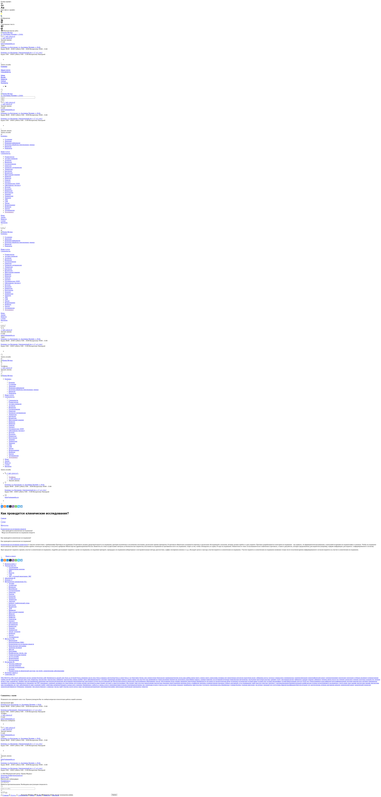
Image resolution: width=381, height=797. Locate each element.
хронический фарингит (9, 687)
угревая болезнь (235, 685)
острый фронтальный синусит (292, 681)
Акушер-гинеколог (11, 158)
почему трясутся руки (136, 683)
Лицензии (8, 141)
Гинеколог (12, 598)
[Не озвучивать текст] (2, 29)
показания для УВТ (33, 683)
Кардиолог (8, 171)
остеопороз (234, 681)
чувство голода (68, 687)
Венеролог (8, 162)
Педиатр (11, 669)
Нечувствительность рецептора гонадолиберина (129, 681)
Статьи (3, 81)
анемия (34, 678)
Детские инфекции (15, 664)
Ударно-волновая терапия (17, 655)
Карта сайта (5, 777)
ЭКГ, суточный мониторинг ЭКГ (20, 576)
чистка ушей (58, 687)
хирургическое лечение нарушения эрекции (325, 685)
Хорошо (114, 795)
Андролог (8, 160)
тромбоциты (188, 685)
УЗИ (6, 201)
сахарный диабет (40, 685)
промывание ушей (249, 683)
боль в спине (119, 678)
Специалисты (6, 72)
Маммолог (12, 610)
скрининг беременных (83, 685)
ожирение (183, 681)
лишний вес (14, 681)
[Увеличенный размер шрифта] (2, 8)
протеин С (272, 683)
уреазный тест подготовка (272, 685)
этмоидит (144, 687)
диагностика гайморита (55, 679)
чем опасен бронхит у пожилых (43, 687)
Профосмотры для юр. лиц (18, 653)
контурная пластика (263, 679)
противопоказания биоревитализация (289, 683)
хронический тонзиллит (363, 685)
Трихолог (8, 198)
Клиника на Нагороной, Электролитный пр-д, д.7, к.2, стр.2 (21, 710)
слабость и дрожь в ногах (100, 685)
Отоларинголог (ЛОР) (12, 183)
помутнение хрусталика (73, 683)
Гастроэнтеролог (10, 164)
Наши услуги (5, 70)
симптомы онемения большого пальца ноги (61, 685)
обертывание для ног (153, 681)
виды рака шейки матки (187, 678)
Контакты (4, 83)
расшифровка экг (10, 685)
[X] (10, 506)
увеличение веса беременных (220, 685)
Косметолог (9, 173)
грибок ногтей (6, 679)
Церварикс (20, 687)
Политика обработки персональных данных (20, 145)
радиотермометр (323, 683)
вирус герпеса (200, 678)
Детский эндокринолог (17, 667)
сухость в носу (163, 685)
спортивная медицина (134, 685)
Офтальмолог (13, 623)
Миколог (12, 614)
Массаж (11, 649)
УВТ (6, 199)
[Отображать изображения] (2, 20)
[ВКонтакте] (5, 86)
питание (365, 681)
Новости (4, 79)
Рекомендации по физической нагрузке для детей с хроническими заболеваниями (36, 671)
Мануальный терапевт (12, 174)
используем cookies (66, 795)
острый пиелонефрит (274, 681)
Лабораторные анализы (17, 569)
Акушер (11, 583)
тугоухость (205, 685)
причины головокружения (208, 683)
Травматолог (9, 196)
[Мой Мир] (7, 506)
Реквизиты (8, 148)
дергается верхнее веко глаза (20, 679)
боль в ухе (128, 678)
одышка (177, 681)
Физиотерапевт (10, 205)
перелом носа (357, 681)
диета (85, 679)
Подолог (8, 187)
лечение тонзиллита (346, 679)
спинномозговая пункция (118, 685)
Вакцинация (13, 640)
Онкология (12, 619)
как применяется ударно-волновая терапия (160, 679)
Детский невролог (15, 665)
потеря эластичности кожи (91, 683)
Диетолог (12, 601)
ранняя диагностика (358, 683)
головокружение (372, 678)
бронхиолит (161, 678)
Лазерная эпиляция (15, 647)
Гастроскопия (13, 567)
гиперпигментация (300, 678)
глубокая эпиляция (360, 678)
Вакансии (8, 146)
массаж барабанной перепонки (35, 681)
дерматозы (34, 679)
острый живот (253, 681)
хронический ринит (347, 685)
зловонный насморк (114, 679)
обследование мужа (167, 681)
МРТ (10, 571)
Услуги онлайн (14, 656)
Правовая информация (12, 143)
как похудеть (141, 679)
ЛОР (10, 608)
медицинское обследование (63, 681)
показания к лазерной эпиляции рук (52, 683)
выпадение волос (250, 678)
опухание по (210, 681)
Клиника (4, 66)
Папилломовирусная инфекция (320, 681)
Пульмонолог (13, 624)
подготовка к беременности (16, 683)
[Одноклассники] (5, 506)
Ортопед (8, 182)
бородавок (135, 678)
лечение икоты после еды (330, 679)
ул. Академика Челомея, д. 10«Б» (12, 34)
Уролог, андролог (14, 631)
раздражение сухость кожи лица (340, 683)
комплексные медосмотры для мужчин (243, 679)
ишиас (134, 679)
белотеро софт (41, 678)
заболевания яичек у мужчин (97, 679)
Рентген (11, 573)
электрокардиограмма (107, 687)
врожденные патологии (236, 678)
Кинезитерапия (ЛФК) (16, 642)
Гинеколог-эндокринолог (13, 167)
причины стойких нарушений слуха (230, 683)
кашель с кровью (200, 679)
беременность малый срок (55, 678)
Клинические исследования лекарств (21, 644)
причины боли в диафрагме (189, 683)
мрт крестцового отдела (90, 681)
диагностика (42, 679)
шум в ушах (78, 687)
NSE (2, 678)
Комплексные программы (17, 646)
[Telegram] (21, 506)
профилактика (307, 683)
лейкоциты (298, 679)
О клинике (8, 139)
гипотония (350, 678)
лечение (305, 679)
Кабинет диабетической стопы (19, 603)
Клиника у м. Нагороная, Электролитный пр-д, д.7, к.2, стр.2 (21, 52)
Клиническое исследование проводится (14, 544)
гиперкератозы (289, 678)
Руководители (9, 157)
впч (226, 678)
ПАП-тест (306, 681)
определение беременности (197, 681)
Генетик (11, 594)
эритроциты (137, 687)
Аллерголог (13, 585)
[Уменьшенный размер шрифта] (2, 3)
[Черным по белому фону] (1, 12)
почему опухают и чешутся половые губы (114, 683)
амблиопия (22, 678)
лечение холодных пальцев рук (363, 679)
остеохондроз (243, 681)
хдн (309, 685)
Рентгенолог (9, 192)
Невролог (8, 178)
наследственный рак (106, 681)
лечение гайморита (314, 679)
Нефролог (12, 617)
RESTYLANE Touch (11, 678)
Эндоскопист (9, 212)
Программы (13, 651)
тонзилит (180, 685)
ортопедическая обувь (222, 681)
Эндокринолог (10, 210)
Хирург (7, 208)
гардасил (271, 678)
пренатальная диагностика (153, 683)
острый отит (262, 681)
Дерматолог (9, 169)
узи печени (259, 685)
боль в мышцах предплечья (106, 678)
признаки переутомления (171, 683)
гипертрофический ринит (316, 678)
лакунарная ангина (287, 679)
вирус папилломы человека (215, 678)
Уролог (7, 203)
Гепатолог (12, 596)
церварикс (28, 687)
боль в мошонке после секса (86, 678)
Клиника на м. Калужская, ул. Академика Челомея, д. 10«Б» (21, 704)
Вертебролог (13, 589)
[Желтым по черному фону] (1, 14)
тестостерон (172, 685)
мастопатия (50, 681)
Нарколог (8, 176)
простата (259, 683)
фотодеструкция (301, 685)
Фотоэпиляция (14, 660)
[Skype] (18, 506)
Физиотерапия (14, 658)
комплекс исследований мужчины (218, 679)
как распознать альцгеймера (184, 679)
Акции (3, 77)
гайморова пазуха (262, 678)
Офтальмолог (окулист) (13, 185)
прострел (265, 683)
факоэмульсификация (288, 685)
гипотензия (342, 678)
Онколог (8, 180)
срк (143, 685)
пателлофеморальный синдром (341, 681)
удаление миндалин (248, 685)
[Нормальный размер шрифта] (2, 5)
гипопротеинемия (332, 678)
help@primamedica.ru (8, 43)
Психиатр (8, 189)
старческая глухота (151, 685)
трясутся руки (197, 685)
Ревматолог (9, 191)
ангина (28, 678)
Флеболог (8, 207)
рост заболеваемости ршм (25, 685)
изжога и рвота (126, 679)
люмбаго (21, 681)
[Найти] (2, 99)
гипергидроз (279, 678)
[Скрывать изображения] (2, 22)
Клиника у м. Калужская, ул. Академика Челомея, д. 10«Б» (21, 47)
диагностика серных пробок (73, 679)
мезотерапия (77, 681)
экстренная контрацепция (91, 687)
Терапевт (8, 194)
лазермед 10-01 (276, 679)
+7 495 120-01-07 (9, 36)
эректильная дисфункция (123, 687)
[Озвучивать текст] (2, 26)
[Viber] (13, 506)
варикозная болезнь (172, 678)
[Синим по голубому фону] (1, 16)
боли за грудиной (71, 678)
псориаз (315, 683)
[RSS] (1, 508)
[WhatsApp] (16, 506)
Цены (3, 75)
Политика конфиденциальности (12, 775)
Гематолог (8, 166)
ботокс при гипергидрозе (147, 678)
